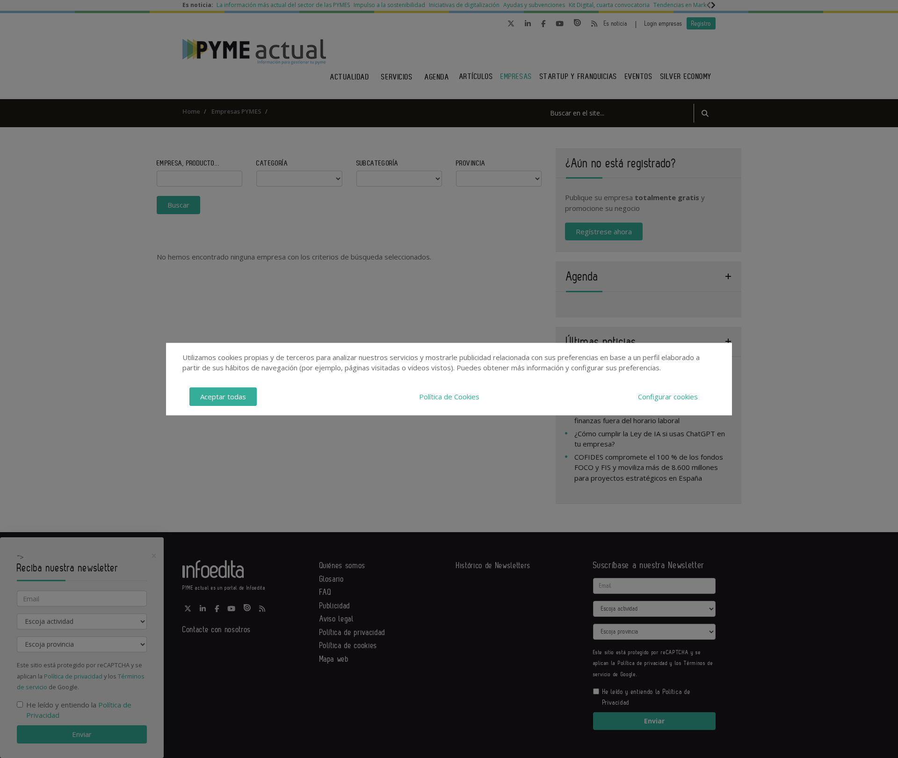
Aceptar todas (223, 396)
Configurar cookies (668, 396)
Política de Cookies (449, 396)
